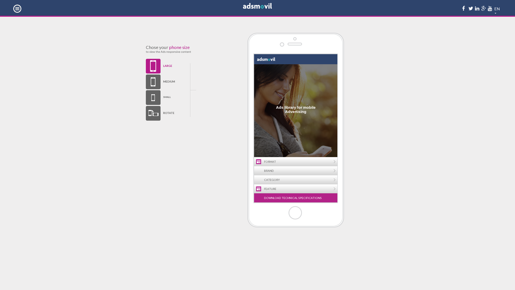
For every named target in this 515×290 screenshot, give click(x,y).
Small (167, 96)
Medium (168, 81)
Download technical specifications (293, 198)
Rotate (168, 113)
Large (167, 65)
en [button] (497, 8)
